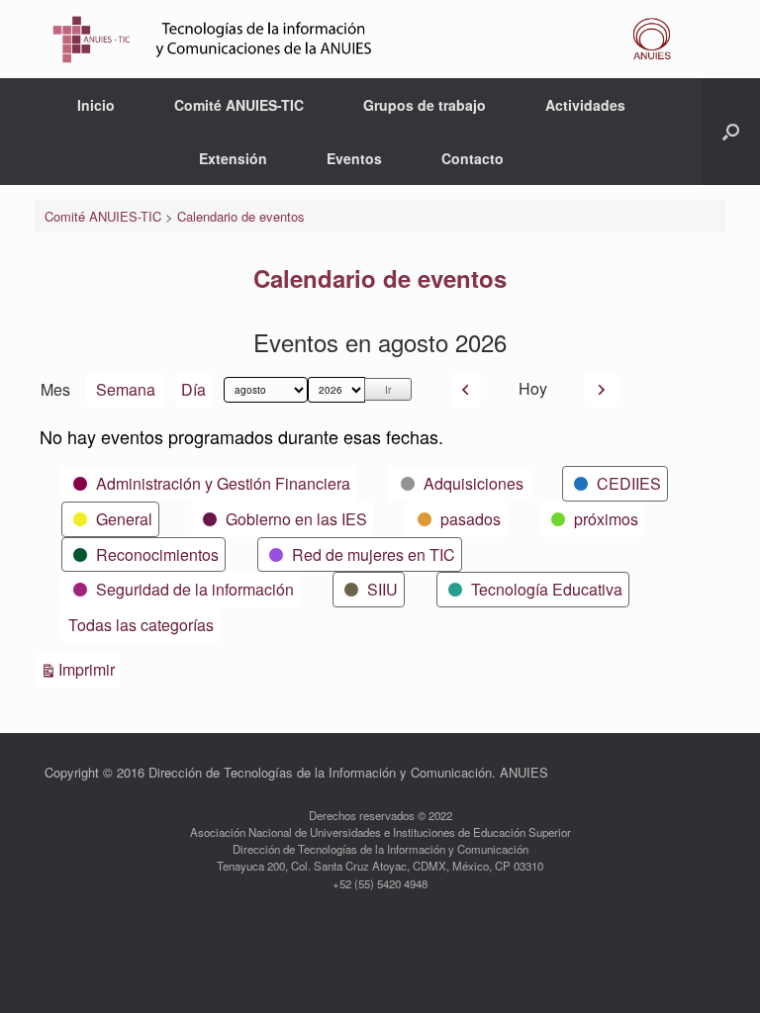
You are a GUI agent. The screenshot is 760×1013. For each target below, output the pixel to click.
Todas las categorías (141, 624)
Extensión (233, 158)
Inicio (96, 105)
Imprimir (89, 669)
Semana (125, 389)
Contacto (472, 158)
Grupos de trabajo (424, 105)
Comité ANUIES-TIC (239, 105)
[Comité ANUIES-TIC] (368, 39)
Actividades (585, 105)
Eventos (354, 158)
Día (193, 389)
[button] (731, 131)
